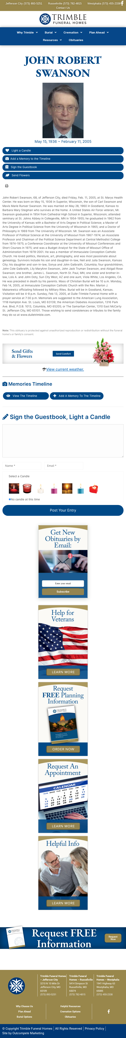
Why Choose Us (24, 1006)
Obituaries (76, 40)
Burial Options (24, 1016)
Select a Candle (19, 476)
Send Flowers (20, 175)
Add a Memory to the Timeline (30, 158)
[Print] (6, 185)
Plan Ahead (24, 1011)
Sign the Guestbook (23, 167)
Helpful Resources (70, 1006)
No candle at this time (25, 499)
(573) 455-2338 (104, 994)
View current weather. (65, 369)
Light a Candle (21, 150)
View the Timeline (24, 395)
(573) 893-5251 (48, 994)
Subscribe (63, 591)
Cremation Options (70, 1011)
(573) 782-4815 (77, 994)
